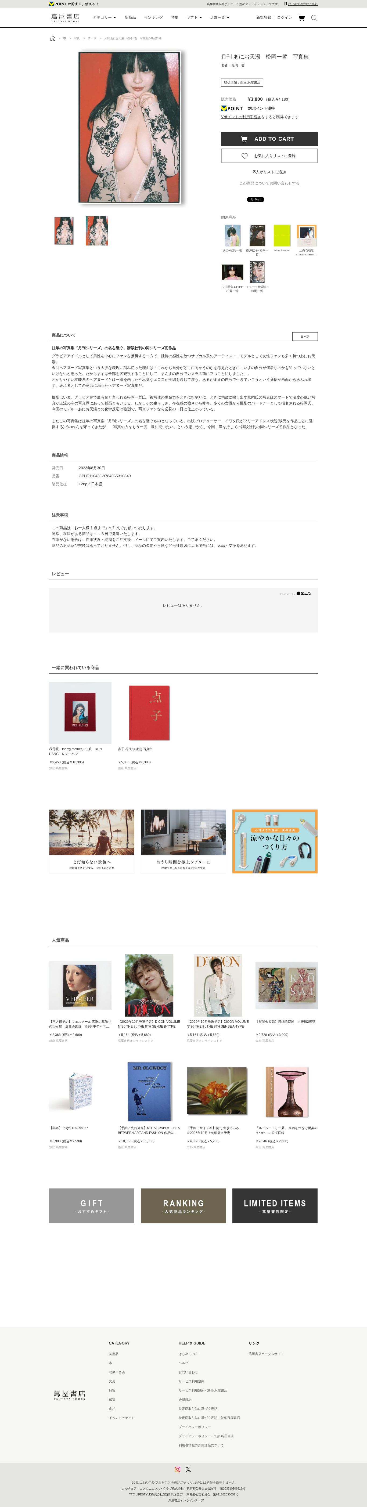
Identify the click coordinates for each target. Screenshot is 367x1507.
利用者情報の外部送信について (201, 1445)
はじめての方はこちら (303, 4)
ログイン (284, 17)
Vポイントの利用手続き (241, 117)
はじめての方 (188, 1354)
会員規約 (185, 1399)
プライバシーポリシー (195, 1427)
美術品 (113, 1354)
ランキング (153, 17)
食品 (112, 1409)
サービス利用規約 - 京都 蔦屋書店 (203, 1390)
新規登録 (263, 17)
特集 (174, 17)
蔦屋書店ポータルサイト (266, 1354)
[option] (129, 127)
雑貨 (112, 1390)
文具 (112, 1381)
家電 (112, 1399)
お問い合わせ (188, 1372)
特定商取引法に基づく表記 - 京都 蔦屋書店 (209, 1418)
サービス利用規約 (191, 1381)
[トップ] (52, 38)
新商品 (130, 17)
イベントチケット (122, 1418)
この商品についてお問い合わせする (269, 183)
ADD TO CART (271, 139)
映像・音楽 (117, 1372)
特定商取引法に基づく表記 (198, 1409)
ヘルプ (183, 1363)
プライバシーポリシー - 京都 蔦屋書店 (206, 1436)
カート (302, 21)
